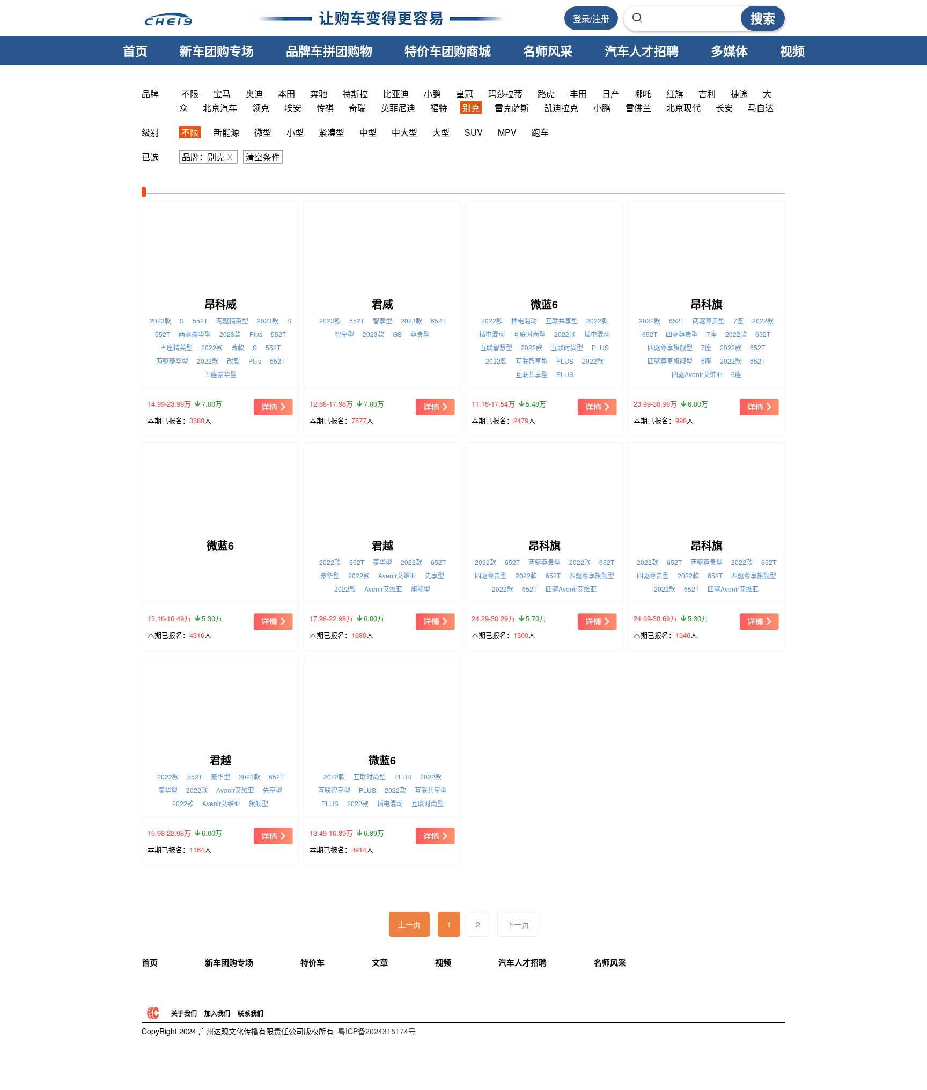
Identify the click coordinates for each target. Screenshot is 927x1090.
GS (397, 333)
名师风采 (547, 51)
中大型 (404, 132)
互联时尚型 (529, 333)
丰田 (578, 93)
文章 (380, 962)
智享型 (382, 320)
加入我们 (217, 1013)
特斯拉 (355, 93)
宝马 (222, 93)
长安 (724, 107)
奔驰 (318, 93)
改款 (237, 347)
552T (200, 320)
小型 (295, 132)
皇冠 (464, 93)
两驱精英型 (232, 320)
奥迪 (254, 93)
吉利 (707, 93)
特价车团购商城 (447, 51)
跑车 (540, 132)
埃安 (292, 107)
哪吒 (642, 93)
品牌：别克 (207, 157)
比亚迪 (396, 93)
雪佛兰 (638, 107)
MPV (507, 132)
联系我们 (250, 1013)
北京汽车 (220, 107)
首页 (135, 51)
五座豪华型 (220, 374)
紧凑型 (331, 132)
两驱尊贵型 (709, 320)
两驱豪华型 (195, 333)
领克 (260, 107)
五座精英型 (176, 347)
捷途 (739, 93)
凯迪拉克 (561, 107)
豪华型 (382, 561)
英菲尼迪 (398, 107)
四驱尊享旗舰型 (670, 347)
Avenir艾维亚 (397, 575)
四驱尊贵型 (682, 333)
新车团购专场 (217, 51)
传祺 (325, 107)
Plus (255, 333)
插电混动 (524, 320)
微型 (262, 132)
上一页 (409, 924)
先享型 (434, 575)
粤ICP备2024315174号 (377, 1031)
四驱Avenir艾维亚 (697, 374)
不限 (189, 93)
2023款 (160, 320)
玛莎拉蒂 (505, 93)
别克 (471, 107)
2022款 (212, 347)
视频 (792, 51)
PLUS (600, 347)
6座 (706, 360)
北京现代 (683, 107)
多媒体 (729, 51)
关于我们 (184, 1013)
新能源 (226, 132)
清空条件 (263, 157)
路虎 (546, 93)
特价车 (312, 962)
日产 (610, 93)
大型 (441, 132)
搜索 (763, 18)
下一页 (517, 924)
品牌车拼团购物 (329, 51)
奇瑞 (357, 107)
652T (438, 320)
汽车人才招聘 (642, 51)
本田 (286, 93)
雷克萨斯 (512, 107)
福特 (438, 107)
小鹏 (432, 93)
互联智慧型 (496, 347)
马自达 (761, 107)
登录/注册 (591, 18)
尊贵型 (420, 333)
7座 (738, 320)
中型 (368, 132)
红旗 (674, 93)
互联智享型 (532, 360)
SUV (474, 132)
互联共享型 (562, 320)
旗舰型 (420, 588)
